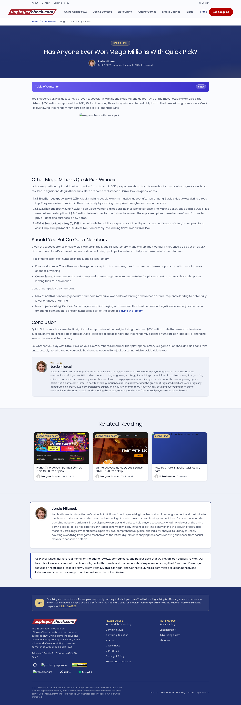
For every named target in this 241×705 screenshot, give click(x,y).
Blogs (190, 11)
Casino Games (147, 11)
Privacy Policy (167, 624)
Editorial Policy (61, 2)
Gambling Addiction (117, 635)
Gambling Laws (114, 629)
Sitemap (110, 640)
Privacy (154, 692)
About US (165, 640)
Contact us (112, 651)
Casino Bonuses (102, 11)
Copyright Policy (115, 656)
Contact (46, 2)
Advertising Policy (170, 635)
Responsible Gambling (118, 624)
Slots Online (125, 11)
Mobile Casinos (171, 11)
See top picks (221, 12)
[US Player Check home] (32, 12)
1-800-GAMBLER (67, 606)
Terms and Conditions (118, 661)
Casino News (49, 21)
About (35, 2)
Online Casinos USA (75, 11)
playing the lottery (131, 311)
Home (35, 21)
